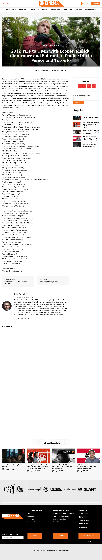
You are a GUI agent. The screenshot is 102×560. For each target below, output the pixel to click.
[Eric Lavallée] (7, 306)
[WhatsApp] (94, 86)
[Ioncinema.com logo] (13, 516)
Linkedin (84, 527)
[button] (15, 4)
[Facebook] (15, 318)
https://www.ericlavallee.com (24, 297)
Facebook (84, 513)
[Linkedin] (22, 318)
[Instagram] (18, 318)
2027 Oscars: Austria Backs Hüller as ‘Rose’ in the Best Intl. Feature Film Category (91, 138)
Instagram (85, 520)
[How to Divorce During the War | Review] (77, 118)
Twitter (84, 517)
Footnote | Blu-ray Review (49, 282)
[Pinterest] (25, 318)
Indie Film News (51, 45)
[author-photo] (3, 469)
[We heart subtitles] (51, 3)
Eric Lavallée (43, 70)
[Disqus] (35, 355)
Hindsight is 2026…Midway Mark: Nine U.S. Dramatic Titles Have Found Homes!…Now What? (91, 125)
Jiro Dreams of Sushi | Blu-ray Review (15, 283)
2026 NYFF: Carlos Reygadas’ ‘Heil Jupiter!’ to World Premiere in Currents (91, 144)
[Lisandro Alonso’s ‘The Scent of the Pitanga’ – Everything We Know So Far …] (77, 132)
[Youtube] (79, 524)
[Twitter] (28, 318)
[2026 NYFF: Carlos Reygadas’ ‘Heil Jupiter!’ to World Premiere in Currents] (77, 144)
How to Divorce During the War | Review (90, 118)
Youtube (84, 524)
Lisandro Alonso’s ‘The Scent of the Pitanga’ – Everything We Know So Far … (91, 132)
